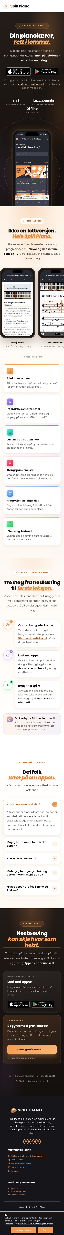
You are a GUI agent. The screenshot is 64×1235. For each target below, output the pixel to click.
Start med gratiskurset (32, 638)
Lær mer (9, 1224)
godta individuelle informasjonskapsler (35, 1224)
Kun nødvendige (23, 1230)
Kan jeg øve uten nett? (21, 858)
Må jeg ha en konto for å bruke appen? (26, 844)
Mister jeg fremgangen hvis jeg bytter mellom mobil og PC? (27, 873)
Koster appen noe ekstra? (24, 804)
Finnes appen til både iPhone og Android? (27, 888)
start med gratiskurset (31, 84)
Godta (45, 1230)
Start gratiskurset (32, 1049)
